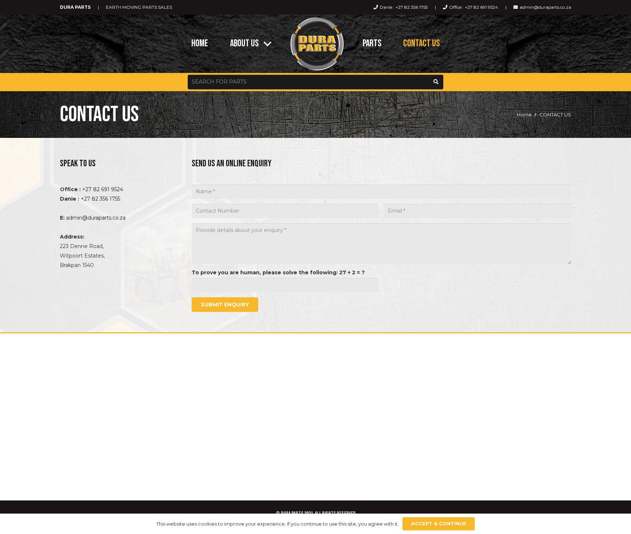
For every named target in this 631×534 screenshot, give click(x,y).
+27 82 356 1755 (100, 199)
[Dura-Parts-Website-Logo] (317, 44)
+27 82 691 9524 (102, 189)
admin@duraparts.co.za (96, 217)
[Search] (436, 82)
